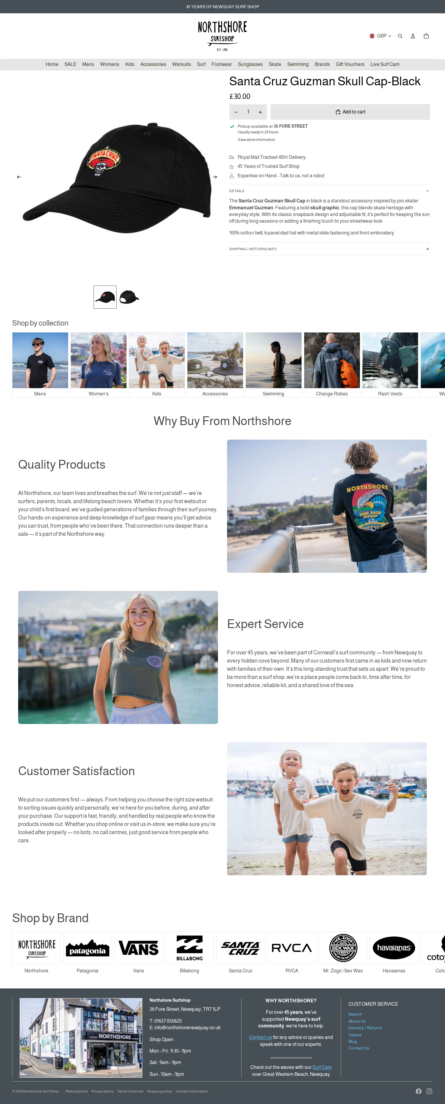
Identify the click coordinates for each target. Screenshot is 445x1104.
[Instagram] (429, 1091)
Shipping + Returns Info (252, 249)
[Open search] (400, 36)
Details (236, 191)
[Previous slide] (17, 178)
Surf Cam (322, 1067)
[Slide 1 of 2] (105, 297)
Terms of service (130, 1091)
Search (355, 1014)
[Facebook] (418, 1091)
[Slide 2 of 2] (129, 297)
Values (354, 1034)
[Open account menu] (413, 36)
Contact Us (358, 1048)
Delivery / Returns (365, 1027)
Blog (352, 1041)
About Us (357, 1021)
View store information (256, 139)
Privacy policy (102, 1091)
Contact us (260, 1037)
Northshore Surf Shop (41, 1091)
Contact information (192, 1091)
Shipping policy (159, 1091)
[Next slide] (217, 178)
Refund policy (77, 1091)
